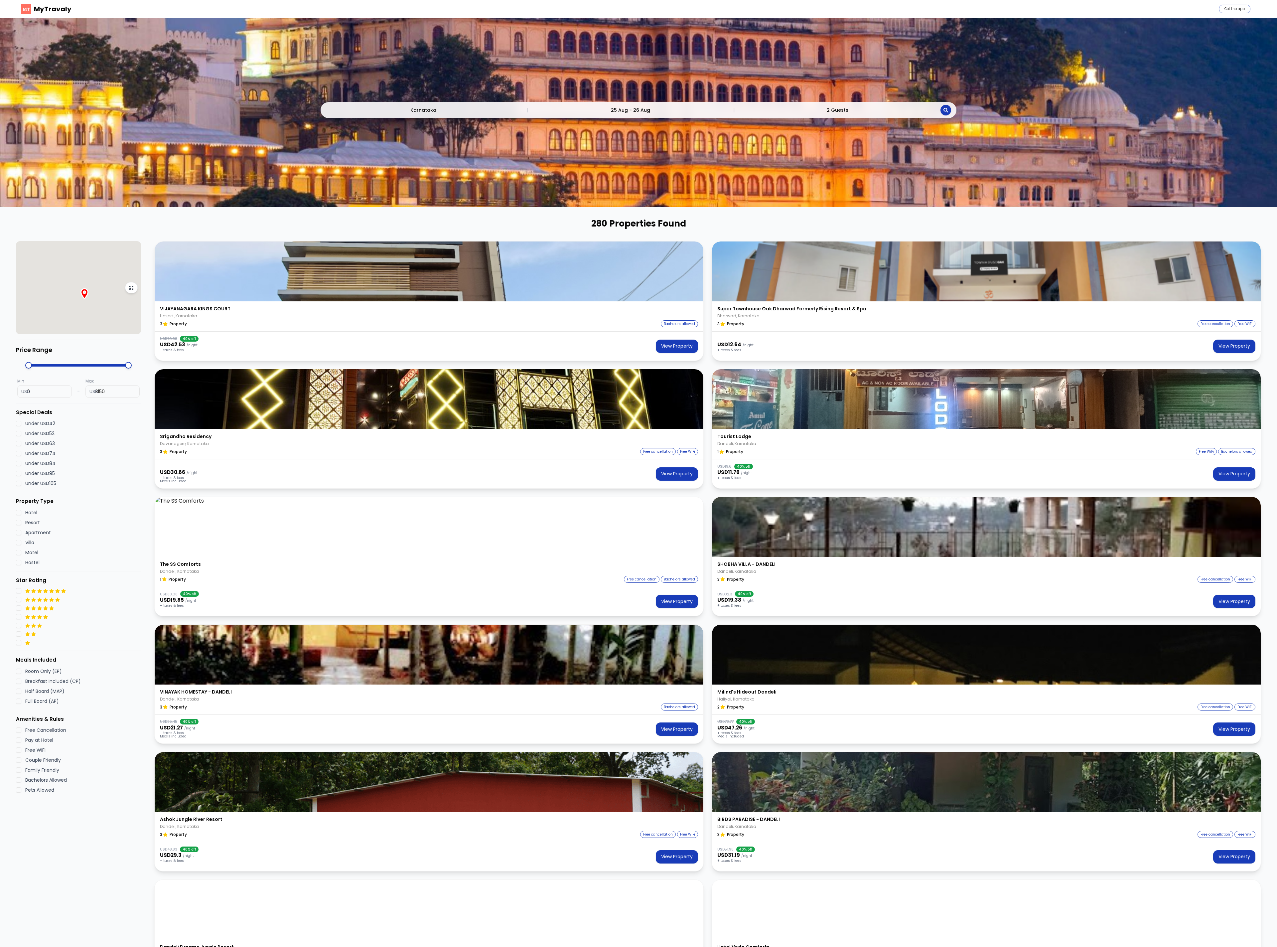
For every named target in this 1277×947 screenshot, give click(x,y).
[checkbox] (18, 423)
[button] (429, 271)
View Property (677, 346)
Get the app (1234, 8)
